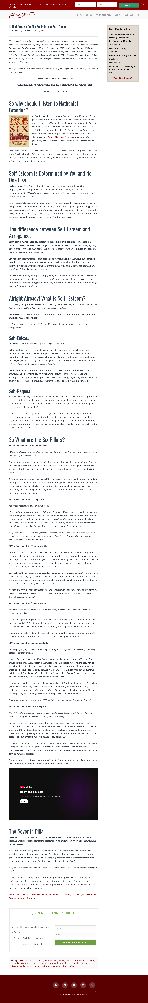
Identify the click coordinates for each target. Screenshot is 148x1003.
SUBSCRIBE (129, 5)
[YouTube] (83, 985)
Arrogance (24, 960)
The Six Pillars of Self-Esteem (60, 137)
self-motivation (67, 966)
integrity (45, 963)
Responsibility (18, 966)
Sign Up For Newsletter (75, 942)
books (61, 960)
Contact (99, 991)
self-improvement (50, 966)
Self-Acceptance (33, 966)
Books (53, 991)
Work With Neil (64, 991)
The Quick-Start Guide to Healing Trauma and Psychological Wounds (121, 37)
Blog (47, 991)
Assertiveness (36, 960)
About (74, 991)
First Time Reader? (122, 78)
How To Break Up (117, 48)
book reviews (51, 960)
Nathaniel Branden (59, 963)
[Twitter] (65, 985)
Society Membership (87, 991)
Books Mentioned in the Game (79, 960)
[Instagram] (92, 985)
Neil (43, 30)
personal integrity (78, 963)
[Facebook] (56, 985)
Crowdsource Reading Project (25, 963)
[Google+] (74, 985)
